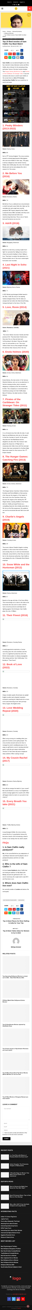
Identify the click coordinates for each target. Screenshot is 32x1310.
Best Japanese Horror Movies (9, 1258)
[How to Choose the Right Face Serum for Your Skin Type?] (5, 1188)
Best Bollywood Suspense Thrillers (11, 1248)
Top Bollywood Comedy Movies (10, 1253)
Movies (12, 39)
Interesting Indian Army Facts (9, 1226)
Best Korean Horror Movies (8, 1255)
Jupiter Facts (5, 1219)
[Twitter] (14, 1299)
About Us (9, 2)
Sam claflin (21, 900)
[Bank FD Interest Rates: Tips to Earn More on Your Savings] (5, 1197)
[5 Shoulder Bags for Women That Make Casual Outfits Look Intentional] (5, 1175)
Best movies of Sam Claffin (9, 900)
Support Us (22, 2)
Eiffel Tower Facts (6, 1228)
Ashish (19, 1308)
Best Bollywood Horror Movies (9, 1260)
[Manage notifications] (28, 1306)
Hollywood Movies (6, 39)
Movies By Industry (19, 39)
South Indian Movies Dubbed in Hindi (11, 1267)
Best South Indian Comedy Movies (10, 1251)
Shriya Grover (7, 46)
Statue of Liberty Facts (7, 1237)
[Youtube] (23, 1299)
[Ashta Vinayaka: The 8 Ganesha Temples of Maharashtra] (5, 1166)
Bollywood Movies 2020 (7, 1264)
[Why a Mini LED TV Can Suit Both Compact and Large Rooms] (5, 1206)
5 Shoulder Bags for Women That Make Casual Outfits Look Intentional (19, 1174)
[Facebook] (9, 1299)
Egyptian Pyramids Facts (8, 1235)
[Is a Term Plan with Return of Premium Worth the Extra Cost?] (5, 1157)
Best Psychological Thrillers (9, 1246)
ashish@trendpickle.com (19, 1294)
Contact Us (15, 2)
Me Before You (18, 71)
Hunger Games (9, 71)
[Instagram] (18, 1299)
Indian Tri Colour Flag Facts (9, 1216)
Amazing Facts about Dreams (9, 1223)
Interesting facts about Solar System (11, 1230)
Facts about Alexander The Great (10, 1221)
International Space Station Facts (10, 1232)
